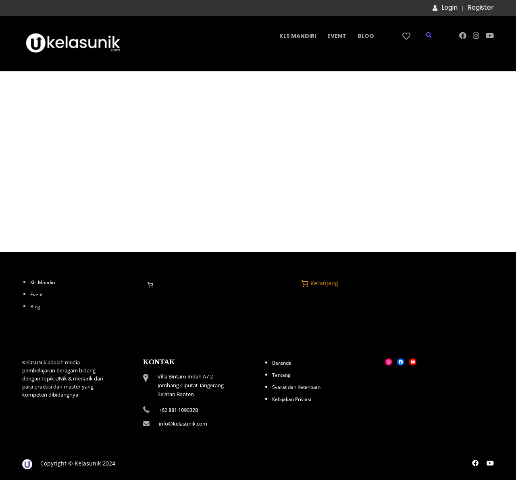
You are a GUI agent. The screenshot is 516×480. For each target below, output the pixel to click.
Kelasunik (88, 463)
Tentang (281, 375)
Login (449, 7)
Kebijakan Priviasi (291, 399)
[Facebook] (400, 362)
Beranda (281, 362)
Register (481, 7)
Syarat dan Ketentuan (296, 387)
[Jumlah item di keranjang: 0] (150, 285)
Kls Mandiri (297, 36)
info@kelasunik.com (183, 423)
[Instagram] (388, 362)
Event (336, 36)
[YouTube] (412, 362)
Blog (366, 36)
